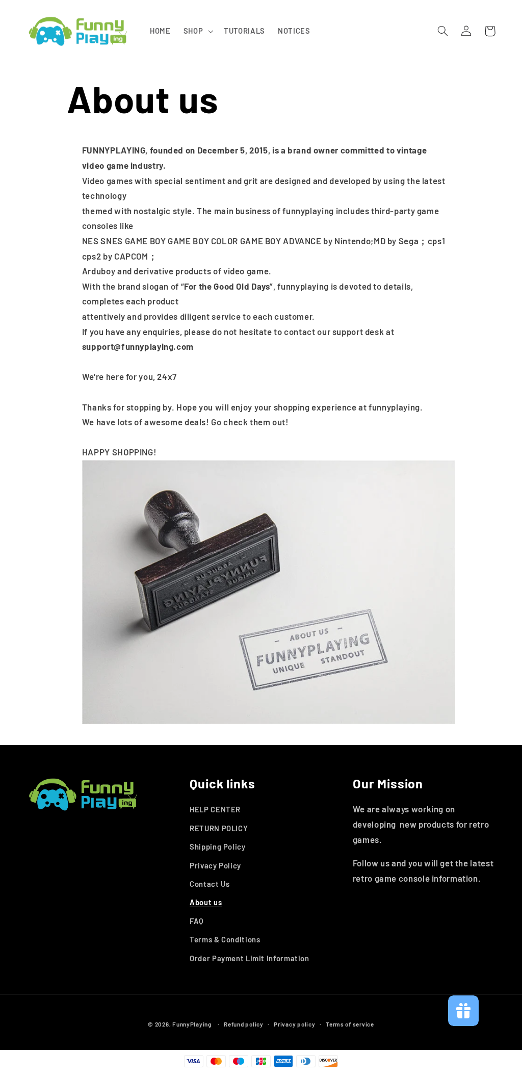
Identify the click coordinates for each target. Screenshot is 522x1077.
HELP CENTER (215, 809)
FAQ (197, 921)
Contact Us (209, 883)
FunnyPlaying (192, 1024)
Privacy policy (294, 1024)
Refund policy (244, 1024)
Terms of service (350, 1024)
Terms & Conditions (225, 939)
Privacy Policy (215, 865)
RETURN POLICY (219, 828)
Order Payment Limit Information (249, 958)
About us (206, 902)
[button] (197, 31)
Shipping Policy (217, 846)
